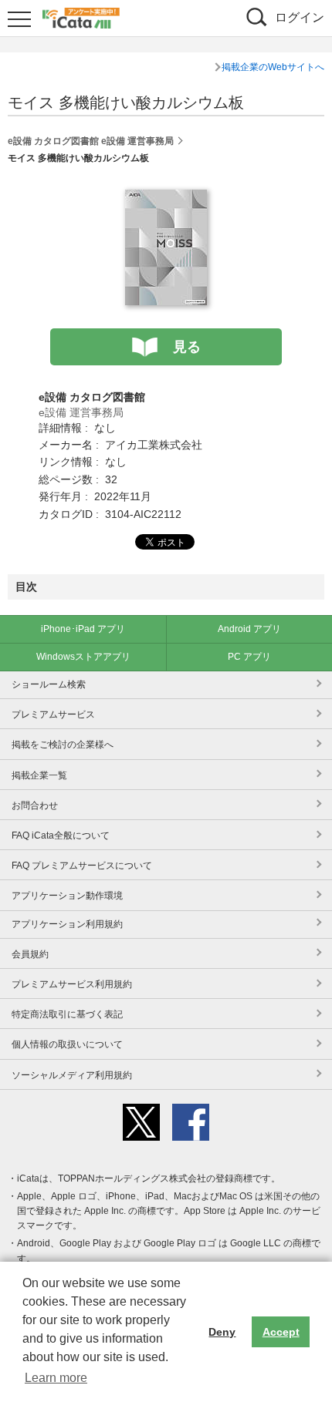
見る (187, 347)
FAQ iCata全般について (61, 835)
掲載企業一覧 (39, 775)
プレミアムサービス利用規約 (72, 984)
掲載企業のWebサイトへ (273, 67)
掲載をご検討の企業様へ (62, 744)
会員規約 (30, 954)
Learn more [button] (56, 1377)
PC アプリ (249, 656)
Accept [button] (281, 1332)
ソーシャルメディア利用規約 (72, 1075)
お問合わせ (35, 805)
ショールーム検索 (49, 684)
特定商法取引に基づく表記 (67, 1014)
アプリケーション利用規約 (67, 924)
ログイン (299, 17)
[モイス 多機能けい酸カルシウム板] (166, 198)
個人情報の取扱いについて (67, 1044)
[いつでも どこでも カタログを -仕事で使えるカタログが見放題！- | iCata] (81, 16)
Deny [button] (221, 1332)
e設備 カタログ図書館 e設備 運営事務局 (91, 141)
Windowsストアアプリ (83, 656)
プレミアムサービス (53, 714)
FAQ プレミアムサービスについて (82, 865)
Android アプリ (249, 629)
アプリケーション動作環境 (67, 895)
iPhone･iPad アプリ (83, 629)
